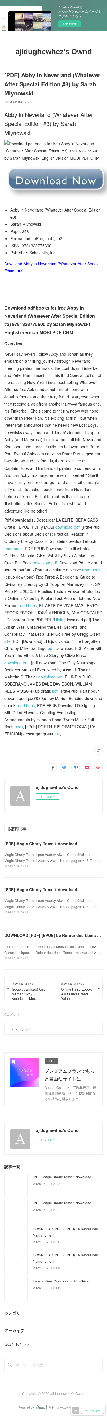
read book (13, 548)
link (90, 584)
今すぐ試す (69, 24)
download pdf (67, 527)
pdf (50, 648)
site (7, 641)
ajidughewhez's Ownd (53, 51)
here (19, 726)
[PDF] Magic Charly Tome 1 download (40, 843)
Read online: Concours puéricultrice (61, 1281)
